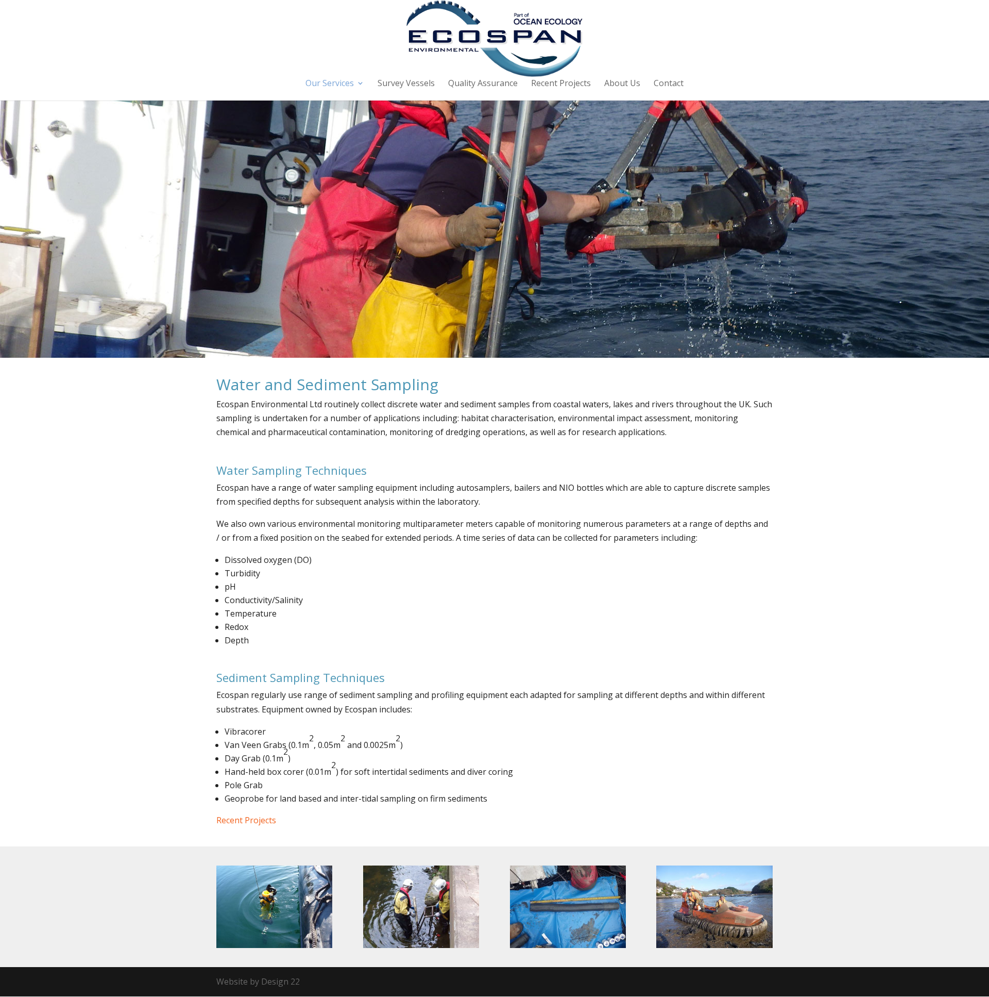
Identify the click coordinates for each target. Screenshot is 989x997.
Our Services (329, 84)
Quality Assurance (483, 84)
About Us (622, 84)
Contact (669, 84)
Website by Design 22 (258, 981)
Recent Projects (561, 84)
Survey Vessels (406, 84)
